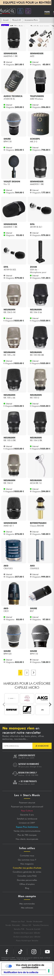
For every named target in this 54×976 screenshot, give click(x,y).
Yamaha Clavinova (40, 925)
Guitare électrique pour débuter (27, 933)
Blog (27, 888)
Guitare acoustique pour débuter (27, 937)
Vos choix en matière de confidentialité (30, 966)
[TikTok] (20, 951)
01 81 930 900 (32, 775)
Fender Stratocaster (35, 921)
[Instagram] (33, 951)
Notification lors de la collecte (21, 972)
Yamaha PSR (19, 929)
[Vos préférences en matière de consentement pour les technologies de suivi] (49, 971)
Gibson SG (26, 925)
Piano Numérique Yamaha (27, 940)
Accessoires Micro (31, 20)
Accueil (6, 20)
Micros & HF (16, 20)
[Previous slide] (4, 704)
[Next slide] (50, 704)
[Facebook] (7, 951)
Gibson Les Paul (18, 921)
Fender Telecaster (13, 925)
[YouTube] (47, 951)
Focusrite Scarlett (33, 929)
